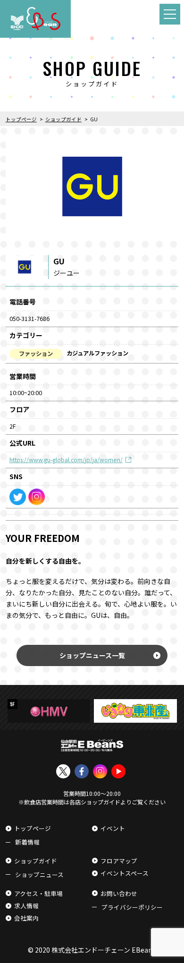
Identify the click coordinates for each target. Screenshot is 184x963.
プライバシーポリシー (132, 907)
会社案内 (26, 917)
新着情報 (27, 841)
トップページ (32, 828)
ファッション (36, 353)
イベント (112, 828)
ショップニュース (39, 874)
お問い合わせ (118, 893)
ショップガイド (35, 860)
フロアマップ (118, 860)
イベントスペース (124, 873)
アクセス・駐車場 (38, 893)
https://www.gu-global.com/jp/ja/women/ (66, 460)
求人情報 (26, 905)
